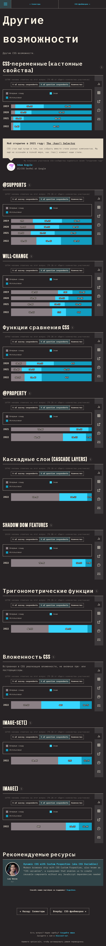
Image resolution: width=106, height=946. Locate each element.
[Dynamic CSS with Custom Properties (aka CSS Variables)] (12, 869)
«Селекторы (32, 911)
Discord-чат (62, 936)
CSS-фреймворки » (69, 911)
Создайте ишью (67, 933)
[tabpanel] (53, 102)
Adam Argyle (11, 167)
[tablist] (98, 103)
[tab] (98, 84)
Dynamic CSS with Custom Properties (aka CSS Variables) (60, 864)
